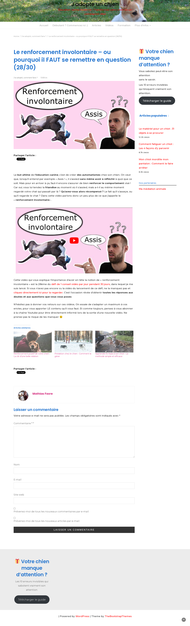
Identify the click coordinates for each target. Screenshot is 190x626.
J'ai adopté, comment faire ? (26, 78)
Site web (19, 494)
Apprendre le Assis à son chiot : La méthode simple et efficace (111, 355)
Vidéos (109, 25)
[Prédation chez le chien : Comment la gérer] (74, 341)
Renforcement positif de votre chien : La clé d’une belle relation (32, 355)
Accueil (44, 25)
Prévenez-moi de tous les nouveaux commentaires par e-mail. (51, 511)
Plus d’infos (142, 25)
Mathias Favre (43, 394)
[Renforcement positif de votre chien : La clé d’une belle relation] (33, 341)
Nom (17, 464)
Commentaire (24, 423)
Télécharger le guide (157, 100)
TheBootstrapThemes (118, 616)
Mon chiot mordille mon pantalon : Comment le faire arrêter (156, 163)
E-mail (17, 479)
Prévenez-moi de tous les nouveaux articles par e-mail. (47, 521)
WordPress (82, 616)
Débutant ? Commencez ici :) (70, 25)
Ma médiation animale (152, 188)
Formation (124, 25)
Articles (96, 25)
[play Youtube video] (74, 240)
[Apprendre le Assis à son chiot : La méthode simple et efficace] (114, 341)
